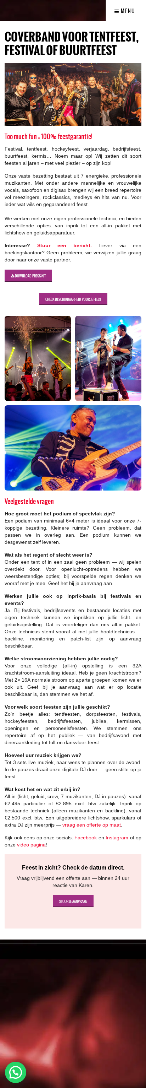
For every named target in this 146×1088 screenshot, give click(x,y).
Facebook (85, 837)
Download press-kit (30, 275)
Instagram (117, 837)
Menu (127, 11)
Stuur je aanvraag (73, 901)
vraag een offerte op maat (91, 825)
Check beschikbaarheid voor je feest (73, 299)
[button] (15, 1072)
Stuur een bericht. (64, 245)
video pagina (31, 845)
